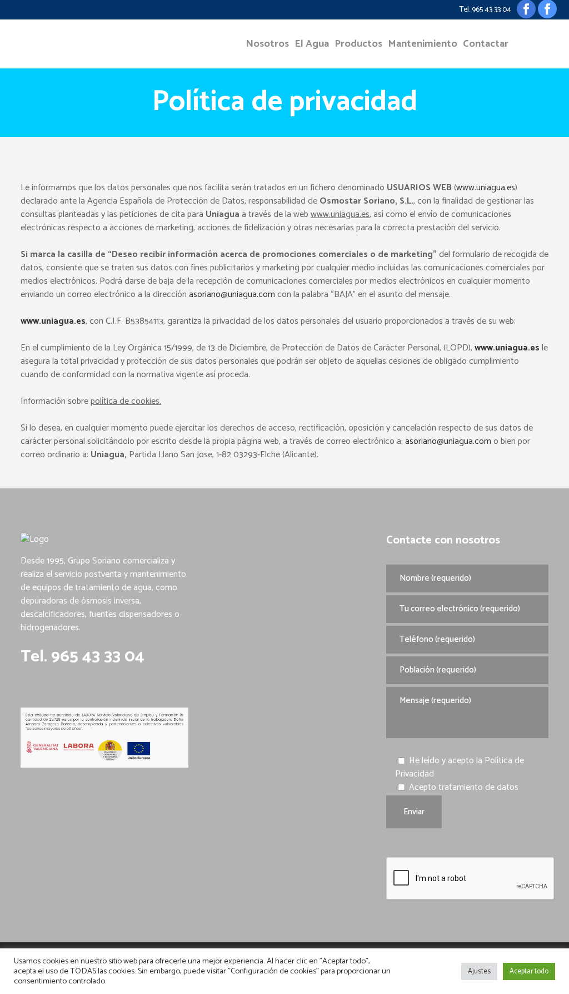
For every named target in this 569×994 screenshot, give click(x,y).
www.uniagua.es (485, 187)
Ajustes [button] (479, 971)
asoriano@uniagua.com (232, 294)
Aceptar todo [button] (529, 971)
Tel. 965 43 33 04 (485, 9)
